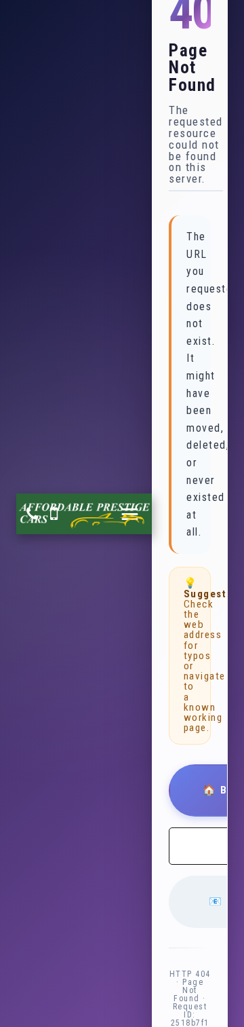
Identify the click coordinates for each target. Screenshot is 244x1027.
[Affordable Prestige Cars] (84, 514)
